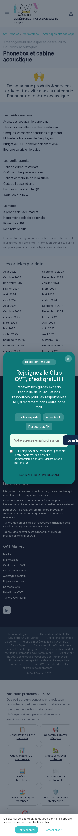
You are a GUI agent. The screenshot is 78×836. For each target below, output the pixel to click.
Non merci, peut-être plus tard (39, 474)
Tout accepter (26, 829)
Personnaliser (53, 829)
